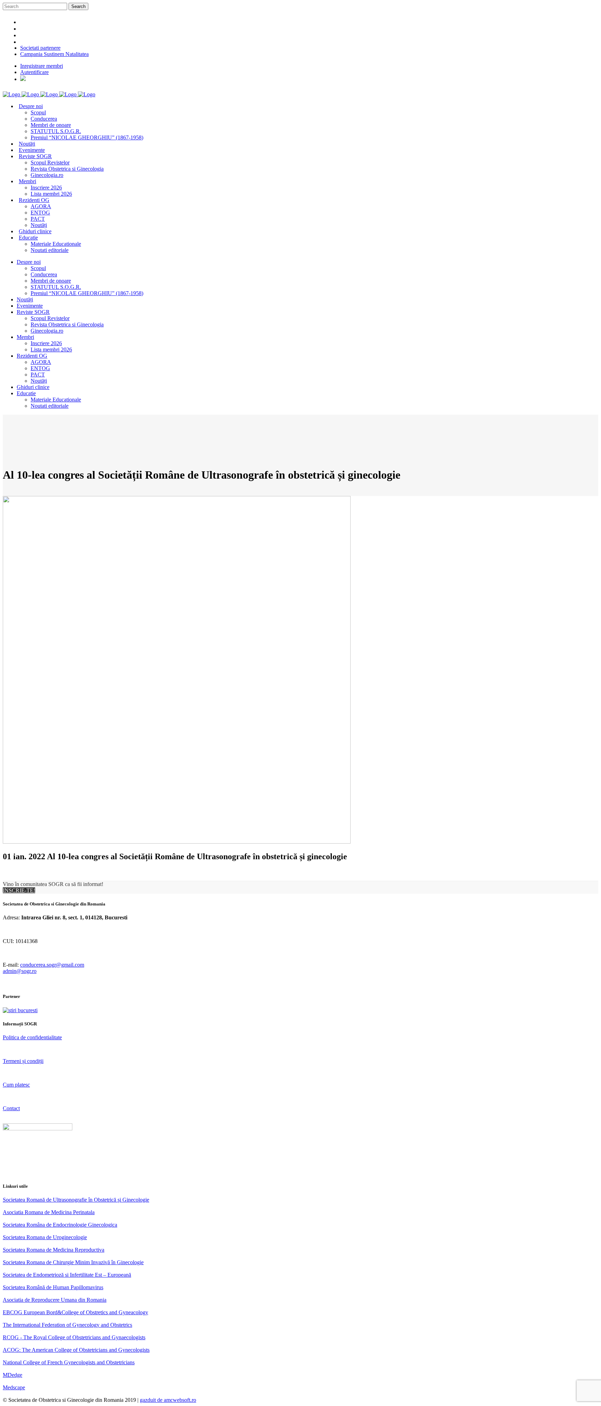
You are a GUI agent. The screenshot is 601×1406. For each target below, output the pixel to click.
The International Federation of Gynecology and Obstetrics (67, 1325)
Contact (11, 1108)
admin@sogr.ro (20, 971)
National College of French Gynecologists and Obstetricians (69, 1362)
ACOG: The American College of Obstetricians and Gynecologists (76, 1350)
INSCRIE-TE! (19, 890)
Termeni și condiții (23, 1061)
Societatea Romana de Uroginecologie (45, 1237)
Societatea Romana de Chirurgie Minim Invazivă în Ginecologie (73, 1262)
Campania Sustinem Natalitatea (54, 54)
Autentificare (34, 72)
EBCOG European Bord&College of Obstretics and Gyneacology (75, 1312)
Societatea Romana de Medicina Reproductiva (53, 1250)
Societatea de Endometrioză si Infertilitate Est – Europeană (67, 1275)
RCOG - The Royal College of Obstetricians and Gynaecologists (74, 1337)
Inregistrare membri (41, 66)
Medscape (14, 1387)
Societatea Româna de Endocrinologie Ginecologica (60, 1225)
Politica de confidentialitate (32, 1037)
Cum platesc (16, 1085)
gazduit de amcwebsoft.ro (168, 1400)
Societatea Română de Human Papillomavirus (53, 1287)
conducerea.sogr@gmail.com (52, 965)
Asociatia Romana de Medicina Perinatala (49, 1212)
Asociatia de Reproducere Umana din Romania (54, 1300)
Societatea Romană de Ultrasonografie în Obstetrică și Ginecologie (76, 1200)
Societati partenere (40, 48)
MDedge (12, 1375)
